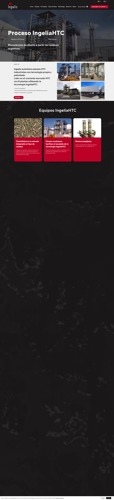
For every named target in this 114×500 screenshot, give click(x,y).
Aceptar (108, 498)
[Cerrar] (112, 498)
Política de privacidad (60, 498)
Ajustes (103, 498)
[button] (37, 6)
